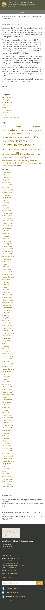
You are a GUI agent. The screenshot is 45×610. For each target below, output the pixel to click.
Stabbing (31, 160)
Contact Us (6, 555)
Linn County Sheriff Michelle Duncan (18, 145)
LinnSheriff (16, 588)
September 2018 (8, 400)
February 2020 (8, 356)
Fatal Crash (16, 133)
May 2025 (6, 205)
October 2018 (7, 397)
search (33, 154)
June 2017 (6, 438)
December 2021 (8, 300)
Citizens (4, 131)
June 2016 (6, 469)
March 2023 (7, 269)
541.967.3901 (8, 561)
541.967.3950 (15, 558)
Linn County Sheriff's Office (23, 137)
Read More (5, 507)
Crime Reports (8, 102)
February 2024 (8, 244)
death (17, 130)
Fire (22, 134)
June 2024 (6, 233)
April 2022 (6, 290)
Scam (5, 115)
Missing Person (8, 105)
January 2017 (7, 451)
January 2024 (7, 246)
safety (25, 154)
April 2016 (6, 474)
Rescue (13, 154)
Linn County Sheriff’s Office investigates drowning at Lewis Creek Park (22, 500)
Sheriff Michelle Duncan (11, 118)
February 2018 (8, 418)
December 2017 (8, 423)
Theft (9, 163)
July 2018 (6, 405)
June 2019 (6, 377)
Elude (3, 134)
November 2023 (8, 251)
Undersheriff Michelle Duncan (33, 163)
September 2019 (8, 369)
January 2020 (7, 359)
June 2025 (6, 203)
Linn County (20, 2)
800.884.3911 (12, 568)
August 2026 (7, 172)
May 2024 (6, 236)
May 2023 (6, 264)
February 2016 (8, 479)
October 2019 (7, 366)
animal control (10, 127)
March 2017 (7, 446)
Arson (25, 127)
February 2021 (8, 326)
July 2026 (6, 175)
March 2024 (7, 241)
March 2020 (7, 354)
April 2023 (6, 267)
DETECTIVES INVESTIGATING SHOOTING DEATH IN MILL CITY (21, 513)
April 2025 (6, 208)
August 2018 (7, 402)
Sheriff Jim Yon (25, 157)
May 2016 (6, 471)
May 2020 (6, 349)
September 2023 (8, 256)
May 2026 (6, 180)
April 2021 (6, 320)
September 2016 (8, 461)
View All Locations (7, 549)
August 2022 (7, 279)
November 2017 (8, 425)
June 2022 (6, 285)
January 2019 (7, 389)
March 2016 (7, 476)
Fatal (7, 133)
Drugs (35, 131)
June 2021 (6, 315)
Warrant (23, 166)
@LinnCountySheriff (19, 597)
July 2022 (6, 282)
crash (10, 130)
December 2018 (8, 392)
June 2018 (6, 407)
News (9, 16)
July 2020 (6, 343)
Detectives (26, 130)
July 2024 (6, 231)
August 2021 (7, 310)
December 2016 (8, 453)
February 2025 (8, 213)
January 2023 (7, 272)
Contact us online (7, 577)
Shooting (25, 160)
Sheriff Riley (17, 161)
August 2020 (7, 341)
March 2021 (7, 323)
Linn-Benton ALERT (7, 601)
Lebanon (33, 134)
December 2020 (8, 331)
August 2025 (7, 198)
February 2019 (8, 387)
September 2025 (8, 195)
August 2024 (7, 228)
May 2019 (6, 379)
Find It (40, 583)
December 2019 (8, 361)
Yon (28, 166)
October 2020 (7, 336)
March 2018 (7, 415)
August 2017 (7, 433)
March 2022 (7, 292)
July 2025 (6, 200)
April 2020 (6, 351)
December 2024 (8, 218)
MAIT (38, 150)
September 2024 (8, 226)
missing (7, 154)
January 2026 (7, 185)
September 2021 (8, 308)
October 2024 (7, 223)
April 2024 (6, 239)
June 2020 (6, 346)
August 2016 (7, 464)
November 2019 (8, 364)
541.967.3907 (14, 563)
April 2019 (6, 382)
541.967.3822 (20, 566)
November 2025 (8, 190)
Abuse (4, 127)
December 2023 (8, 249)
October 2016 (7, 459)
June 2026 (6, 177)
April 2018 (6, 412)
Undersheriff (17, 163)
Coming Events (8, 100)
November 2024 (8, 221)
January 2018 (7, 420)
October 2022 (7, 274)
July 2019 (6, 374)
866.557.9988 (11, 570)
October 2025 (7, 193)
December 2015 (8, 484)
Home (4, 16)
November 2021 (8, 303)
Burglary (36, 126)
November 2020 (8, 333)
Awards (30, 127)
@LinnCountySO (16, 593)
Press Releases (8, 110)
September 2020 (8, 338)
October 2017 (7, 428)
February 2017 (8, 448)
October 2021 (7, 305)
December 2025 (8, 187)
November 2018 (8, 395)
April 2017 (6, 443)
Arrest (19, 126)
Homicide (27, 134)
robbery (6, 113)
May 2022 (6, 287)
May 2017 (6, 441)
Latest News (7, 90)
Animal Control (8, 97)
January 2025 (7, 215)
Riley (19, 153)
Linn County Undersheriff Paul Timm (24, 150)
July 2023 (6, 262)
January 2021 (7, 328)
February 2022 (8, 295)
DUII (39, 131)
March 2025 (7, 210)
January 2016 (7, 482)
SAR (29, 153)
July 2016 (6, 466)
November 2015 (8, 487)
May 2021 (6, 318)
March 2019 (7, 384)
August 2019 (7, 372)
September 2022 (8, 277)
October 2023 (7, 254)
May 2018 (6, 410)
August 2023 (7, 259)
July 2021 (6, 313)
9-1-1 (5, 574)
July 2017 (6, 435)
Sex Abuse (13, 158)
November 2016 (8, 456)
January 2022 (7, 297)
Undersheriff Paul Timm (11, 165)
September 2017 (8, 430)
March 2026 (7, 182)
